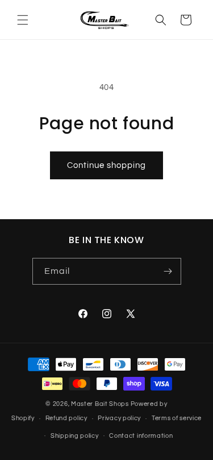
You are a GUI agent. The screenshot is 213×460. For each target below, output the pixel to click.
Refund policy (66, 418)
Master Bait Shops (100, 404)
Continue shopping (106, 165)
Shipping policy (75, 436)
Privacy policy (119, 418)
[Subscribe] (168, 271)
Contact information (141, 436)
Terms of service (177, 418)
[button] (22, 19)
